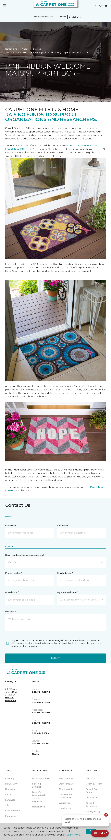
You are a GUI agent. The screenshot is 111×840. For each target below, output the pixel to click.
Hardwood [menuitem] (10, 789)
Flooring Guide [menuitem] (66, 789)
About (25, 49)
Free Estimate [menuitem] (12, 810)
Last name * (63, 525)
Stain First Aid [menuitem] (66, 783)
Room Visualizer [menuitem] (40, 778)
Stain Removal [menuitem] (66, 778)
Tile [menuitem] (7, 805)
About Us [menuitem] (91, 778)
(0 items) (106, 6)
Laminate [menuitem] (10, 800)
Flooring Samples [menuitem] (36, 785)
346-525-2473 (75, 17)
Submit (55, 658)
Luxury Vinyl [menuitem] (11, 783)
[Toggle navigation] (4, 6)
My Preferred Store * (67, 592)
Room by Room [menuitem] (94, 783)
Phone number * (13, 573)
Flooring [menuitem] (9, 778)
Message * (10, 612)
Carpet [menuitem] (8, 794)
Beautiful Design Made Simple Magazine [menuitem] (39, 797)
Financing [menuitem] (10, 816)
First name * (11, 525)
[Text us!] (100, 834)
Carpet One (11, 49)
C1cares (37, 49)
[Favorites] (100, 6)
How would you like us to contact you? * (25, 555)
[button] (95, 6)
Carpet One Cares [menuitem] (92, 791)
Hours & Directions (10, 699)
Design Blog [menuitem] (38, 806)
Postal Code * (12, 592)
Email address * (65, 573)
